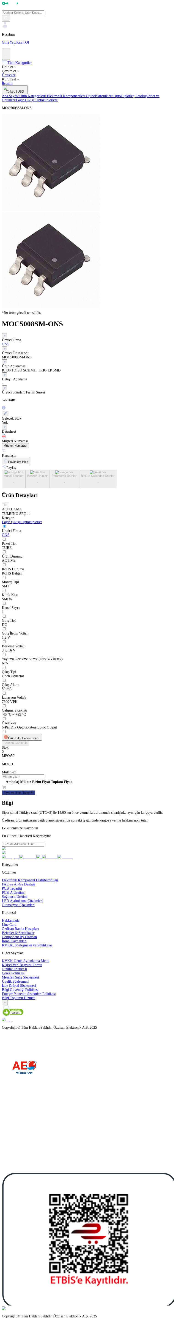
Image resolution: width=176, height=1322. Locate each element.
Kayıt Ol (22, 42)
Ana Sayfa (10, 96)
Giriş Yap (8, 42)
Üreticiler (8, 75)
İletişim (7, 83)
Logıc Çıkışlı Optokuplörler (37, 100)
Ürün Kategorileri (33, 96)
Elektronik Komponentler (66, 96)
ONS (5, 535)
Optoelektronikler (99, 96)
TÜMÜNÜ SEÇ (14, 514)
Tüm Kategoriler (20, 63)
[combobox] (5, 1002)
